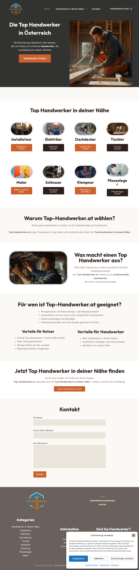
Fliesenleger (25, 552)
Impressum (115, 565)
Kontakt (96, 8)
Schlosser (26, 548)
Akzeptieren (78, 558)
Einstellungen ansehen (122, 558)
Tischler (26, 541)
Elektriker (25, 534)
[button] (133, 535)
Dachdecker (25, 537)
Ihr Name (37, 417)
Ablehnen (99, 558)
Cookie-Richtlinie (91, 565)
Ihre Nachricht (40, 443)
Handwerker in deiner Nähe (70, 8)
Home (47, 8)
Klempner (25, 544)
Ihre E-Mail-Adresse (43, 430)
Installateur (25, 530)
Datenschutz (104, 565)
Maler (25, 555)
